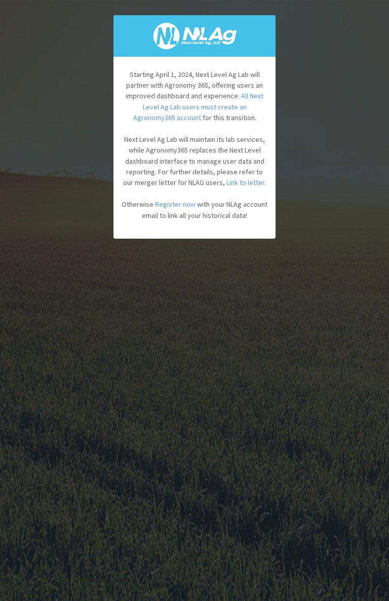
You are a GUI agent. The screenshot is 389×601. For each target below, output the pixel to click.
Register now (175, 204)
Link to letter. (246, 182)
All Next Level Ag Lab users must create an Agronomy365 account (198, 106)
